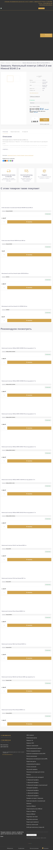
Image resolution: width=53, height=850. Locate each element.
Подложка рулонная (32, 819)
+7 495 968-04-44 (6, 735)
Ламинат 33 (29, 740)
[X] (5, 161)
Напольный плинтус (16, 62)
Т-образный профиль (32, 782)
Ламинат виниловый (32, 745)
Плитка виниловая (31, 756)
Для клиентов (4, 746)
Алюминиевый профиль (33, 764)
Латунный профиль (32, 769)
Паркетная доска (31, 761)
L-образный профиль (32, 793)
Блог (2, 836)
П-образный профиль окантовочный (36, 785)
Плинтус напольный (28, 155)
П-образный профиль (32, 790)
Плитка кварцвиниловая (33, 751)
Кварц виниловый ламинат (34, 748)
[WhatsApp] (10, 161)
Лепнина (8, 62)
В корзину (29, 221)
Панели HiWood (30, 814)
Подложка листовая (32, 816)
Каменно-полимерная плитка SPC (35, 753)
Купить (46, 119)
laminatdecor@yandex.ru (45, 5)
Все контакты (4, 744)
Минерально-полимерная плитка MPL (37, 758)
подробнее (5, 149)
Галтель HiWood (31, 806)
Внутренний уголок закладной (35, 777)
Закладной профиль (32, 787)
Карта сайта (43, 837)
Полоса (28, 774)
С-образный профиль (32, 779)
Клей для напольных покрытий (35, 827)
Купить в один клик (44, 124)
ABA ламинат (30, 735)
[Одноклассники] (7, 161)
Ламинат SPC (30, 743)
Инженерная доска (31, 737)
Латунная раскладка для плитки (35, 772)
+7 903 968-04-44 (47, 3)
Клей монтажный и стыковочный (35, 800)
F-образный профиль (32, 795)
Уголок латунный (31, 766)
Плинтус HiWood (20, 155)
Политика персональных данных (33, 837)
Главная (2, 62)
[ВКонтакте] (3, 161)
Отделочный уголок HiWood (34, 808)
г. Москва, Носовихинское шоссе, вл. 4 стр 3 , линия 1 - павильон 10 (22, 1)
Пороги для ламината (32, 822)
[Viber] (12, 161)
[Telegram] (9, 161)
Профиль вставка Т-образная (34, 798)
